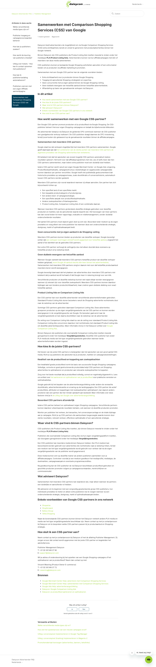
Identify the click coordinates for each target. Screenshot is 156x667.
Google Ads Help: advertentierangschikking (59, 586)
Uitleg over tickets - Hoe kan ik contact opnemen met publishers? (23, 66)
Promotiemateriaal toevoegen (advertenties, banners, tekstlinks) (64, 642)
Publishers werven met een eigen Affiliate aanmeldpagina (22, 88)
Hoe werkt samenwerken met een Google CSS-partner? (65, 100)
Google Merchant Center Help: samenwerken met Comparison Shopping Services (75, 584)
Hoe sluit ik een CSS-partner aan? (56, 113)
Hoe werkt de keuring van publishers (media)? (22, 56)
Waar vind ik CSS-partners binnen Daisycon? (60, 105)
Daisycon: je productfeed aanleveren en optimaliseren (64, 592)
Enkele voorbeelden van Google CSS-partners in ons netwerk (67, 111)
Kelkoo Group (47, 511)
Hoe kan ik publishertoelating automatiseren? (20, 77)
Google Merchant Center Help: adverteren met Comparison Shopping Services (74, 581)
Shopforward (47, 508)
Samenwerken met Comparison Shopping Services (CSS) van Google (22, 101)
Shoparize (46, 505)
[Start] (78, 4)
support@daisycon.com (49, 553)
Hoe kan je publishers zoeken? (21, 47)
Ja (72, 609)
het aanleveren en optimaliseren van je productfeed (72, 377)
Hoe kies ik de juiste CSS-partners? (56, 102)
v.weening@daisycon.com (50, 570)
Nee (84, 609)
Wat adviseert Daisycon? (52, 108)
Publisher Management (42, 14)
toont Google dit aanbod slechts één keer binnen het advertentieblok (80, 262)
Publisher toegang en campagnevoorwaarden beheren (22, 38)
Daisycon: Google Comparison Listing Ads (59, 589)
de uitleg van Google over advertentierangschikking (74, 395)
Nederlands (137, 4)
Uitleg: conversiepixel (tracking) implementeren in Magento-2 (62, 638)
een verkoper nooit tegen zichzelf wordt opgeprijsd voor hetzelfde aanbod (76, 240)
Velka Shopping (48, 514)
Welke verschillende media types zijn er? (21, 28)
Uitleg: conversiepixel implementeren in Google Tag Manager (62, 634)
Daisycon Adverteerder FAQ (22, 14)
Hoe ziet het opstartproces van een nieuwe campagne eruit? (62, 630)
